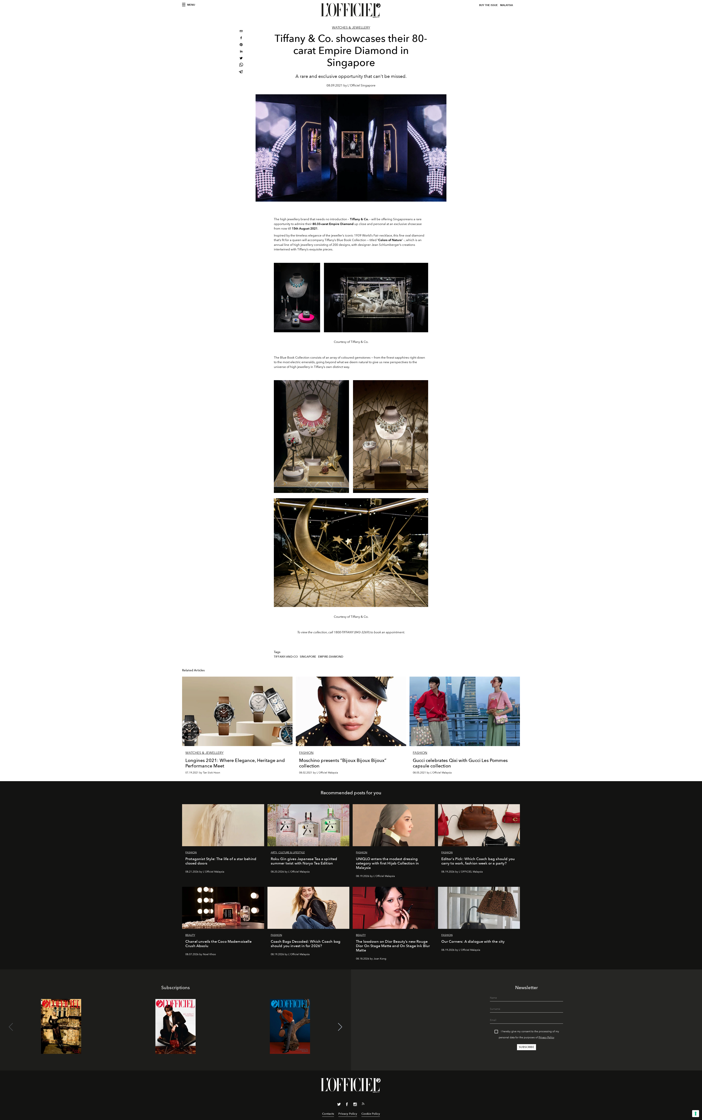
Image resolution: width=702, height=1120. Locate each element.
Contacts (328, 1113)
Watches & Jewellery (351, 28)
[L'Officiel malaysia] (351, 10)
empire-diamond (330, 656)
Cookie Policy (370, 1113)
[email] (241, 31)
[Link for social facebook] (347, 1105)
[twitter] (241, 58)
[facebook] (241, 38)
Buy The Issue (488, 5)
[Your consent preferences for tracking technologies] (695, 1113)
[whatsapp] (241, 65)
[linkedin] (241, 51)
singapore (308, 656)
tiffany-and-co (286, 656)
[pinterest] (241, 45)
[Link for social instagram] (355, 1105)
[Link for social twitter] (339, 1105)
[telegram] (241, 72)
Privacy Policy (546, 1037)
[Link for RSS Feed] (363, 1104)
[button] (340, 1027)
